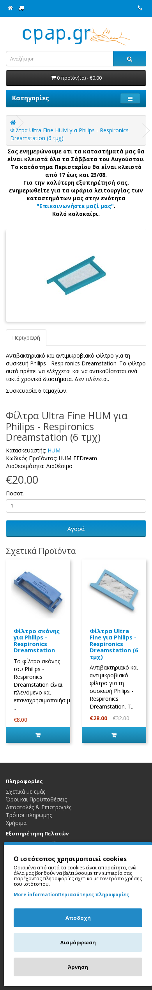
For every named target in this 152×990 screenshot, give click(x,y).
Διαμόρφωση (78, 942)
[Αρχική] (10, 7)
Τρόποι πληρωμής (29, 815)
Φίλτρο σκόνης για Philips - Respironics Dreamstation (37, 640)
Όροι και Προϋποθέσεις (36, 799)
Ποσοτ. (15, 493)
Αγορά (76, 528)
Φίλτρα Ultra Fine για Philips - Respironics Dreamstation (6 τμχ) (114, 644)
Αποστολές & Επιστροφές (38, 807)
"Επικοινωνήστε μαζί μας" (75, 206)
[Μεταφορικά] (21, 7)
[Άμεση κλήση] (140, 7)
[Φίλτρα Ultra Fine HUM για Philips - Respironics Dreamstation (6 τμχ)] (76, 276)
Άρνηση (78, 966)
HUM (54, 450)
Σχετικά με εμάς (25, 791)
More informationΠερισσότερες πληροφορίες (71, 894)
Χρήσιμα (16, 822)
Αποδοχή (78, 917)
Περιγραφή (26, 337)
